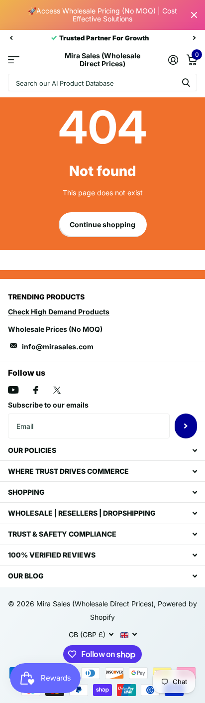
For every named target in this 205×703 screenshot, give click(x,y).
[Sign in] (173, 60)
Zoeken (186, 82)
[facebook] (35, 390)
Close (194, 15)
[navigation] (11, 38)
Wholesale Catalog (13, 60)
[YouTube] (13, 390)
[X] (57, 390)
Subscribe (186, 426)
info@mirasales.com (58, 346)
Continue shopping (102, 224)
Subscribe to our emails (48, 405)
